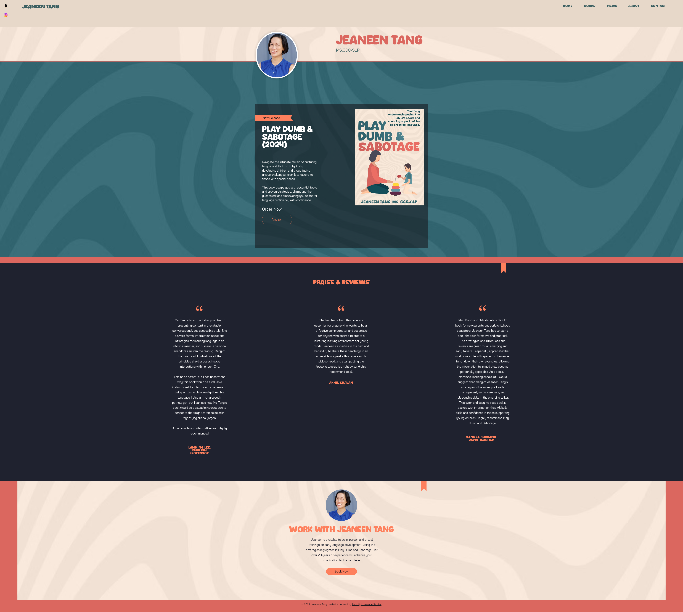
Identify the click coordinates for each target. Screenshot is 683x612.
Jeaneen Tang (41, 6)
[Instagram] (6, 15)
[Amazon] (6, 6)
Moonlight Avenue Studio (367, 604)
